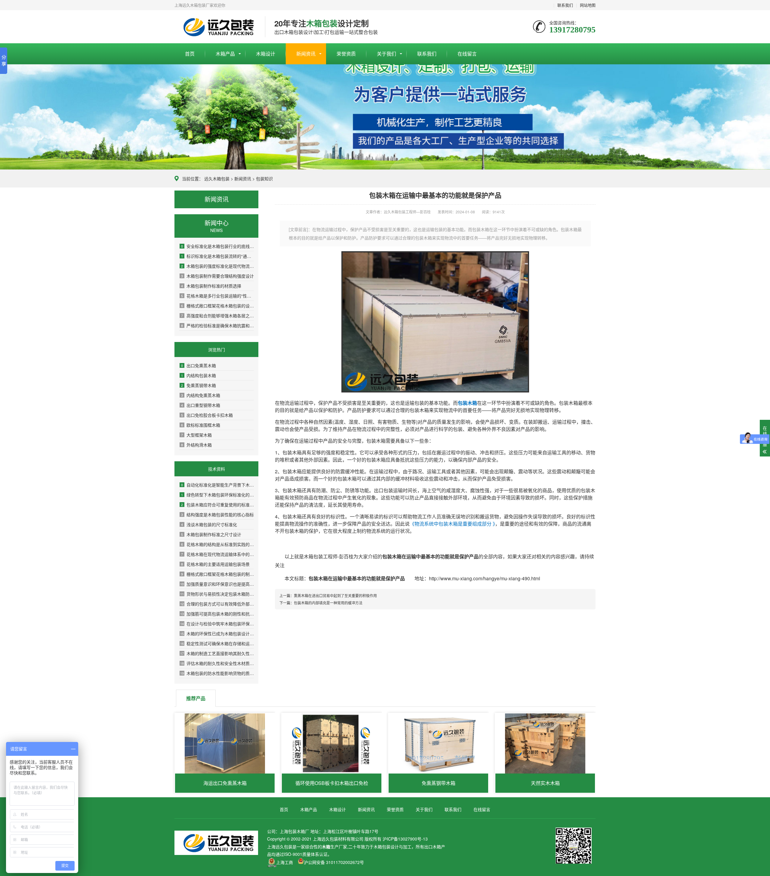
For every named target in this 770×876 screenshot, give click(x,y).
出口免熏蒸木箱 (198, 365)
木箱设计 (265, 53)
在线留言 (467, 53)
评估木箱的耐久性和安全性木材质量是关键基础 (217, 663)
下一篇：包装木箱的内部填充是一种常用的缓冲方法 (320, 602)
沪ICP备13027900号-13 (405, 839)
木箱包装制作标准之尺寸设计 (211, 534)
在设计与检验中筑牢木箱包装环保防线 (217, 624)
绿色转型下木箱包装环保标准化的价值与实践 (217, 495)
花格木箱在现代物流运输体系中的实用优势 (217, 554)
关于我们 (386, 53)
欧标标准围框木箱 (200, 425)
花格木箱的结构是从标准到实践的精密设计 (217, 544)
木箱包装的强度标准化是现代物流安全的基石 (217, 266)
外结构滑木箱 (196, 445)
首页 (190, 53)
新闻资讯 (306, 53)
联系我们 (565, 5)
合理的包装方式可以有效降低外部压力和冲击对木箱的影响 (217, 604)
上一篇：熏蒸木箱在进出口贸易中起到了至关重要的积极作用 (328, 595)
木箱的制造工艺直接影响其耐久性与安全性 (217, 653)
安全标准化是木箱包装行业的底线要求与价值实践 (217, 246)
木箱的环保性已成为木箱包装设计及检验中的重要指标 (217, 633)
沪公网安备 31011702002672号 (334, 862)
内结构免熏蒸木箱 (200, 395)
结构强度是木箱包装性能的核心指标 (217, 514)
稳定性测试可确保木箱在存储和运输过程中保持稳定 (217, 643)
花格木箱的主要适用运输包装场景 (215, 564)
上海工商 (284, 862)
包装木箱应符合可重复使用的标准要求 (217, 505)
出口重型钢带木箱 (200, 405)
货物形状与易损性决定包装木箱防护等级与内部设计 (217, 594)
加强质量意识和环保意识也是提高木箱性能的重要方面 (217, 584)
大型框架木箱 (196, 435)
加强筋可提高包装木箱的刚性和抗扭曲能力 (217, 614)
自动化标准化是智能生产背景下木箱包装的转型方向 (217, 485)
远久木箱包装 (216, 179)
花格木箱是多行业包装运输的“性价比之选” (217, 296)
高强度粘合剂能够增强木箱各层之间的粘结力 (217, 316)
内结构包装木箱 (198, 375)
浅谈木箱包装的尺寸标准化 (209, 524)
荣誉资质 (346, 53)
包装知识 (264, 179)
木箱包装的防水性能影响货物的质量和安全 (217, 673)
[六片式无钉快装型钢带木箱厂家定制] (435, 390)
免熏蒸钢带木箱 (198, 385)
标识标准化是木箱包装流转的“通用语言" (217, 256)
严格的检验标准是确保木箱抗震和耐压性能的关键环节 (217, 325)
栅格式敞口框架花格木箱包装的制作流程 (217, 574)
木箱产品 (225, 53)
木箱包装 (382, 847)
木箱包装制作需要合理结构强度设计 (217, 276)
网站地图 (588, 5)
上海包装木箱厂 (215, 27)
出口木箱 (432, 847)
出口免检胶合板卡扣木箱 (207, 415)
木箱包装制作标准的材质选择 (211, 286)
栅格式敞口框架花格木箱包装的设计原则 (217, 306)
